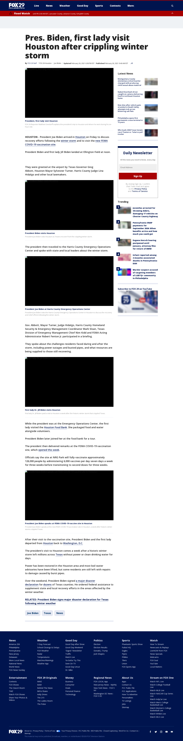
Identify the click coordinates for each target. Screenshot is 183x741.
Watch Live (70, 657)
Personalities (127, 697)
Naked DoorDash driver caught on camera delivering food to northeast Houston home (130, 95)
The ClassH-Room (17, 688)
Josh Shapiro (99, 654)
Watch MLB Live (157, 690)
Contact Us (127, 684)
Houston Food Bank (55, 427)
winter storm (68, 140)
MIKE (39, 681)
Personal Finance (72, 691)
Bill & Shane (42, 691)
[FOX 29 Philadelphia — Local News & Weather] (18, 6)
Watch (154, 640)
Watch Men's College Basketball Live (159, 703)
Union (124, 663)
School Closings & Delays (48, 647)
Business (69, 681)
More (131, 5)
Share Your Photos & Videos (18, 698)
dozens (47, 584)
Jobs (124, 704)
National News (15, 663)
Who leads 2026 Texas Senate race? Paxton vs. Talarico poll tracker (130, 132)
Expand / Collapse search (172, 6)
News (59, 613)
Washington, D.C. (73, 543)
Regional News (103, 677)
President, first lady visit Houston (41, 121)
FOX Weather (43, 650)
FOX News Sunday (17, 670)
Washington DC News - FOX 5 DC (104, 694)
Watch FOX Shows (17, 694)
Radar (39, 654)
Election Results (100, 647)
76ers (124, 660)
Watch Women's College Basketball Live (160, 709)
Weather (42, 640)
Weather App (42, 663)
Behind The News (45, 688)
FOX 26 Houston (45, 63)
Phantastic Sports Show (132, 644)
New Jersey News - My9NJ (105, 684)
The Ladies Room (45, 701)
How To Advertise (129, 694)
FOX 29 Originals (47, 677)
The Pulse (41, 704)
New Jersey (14, 654)
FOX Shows (14, 684)
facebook (150, 732)
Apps (124, 681)
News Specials (156, 654)
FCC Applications (129, 691)
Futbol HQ (126, 647)
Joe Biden (57, 63)
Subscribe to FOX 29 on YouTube (135, 288)
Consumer (69, 684)
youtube (166, 732)
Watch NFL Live (157, 681)
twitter (156, 732)
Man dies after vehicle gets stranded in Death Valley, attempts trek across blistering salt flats (129, 108)
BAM (39, 684)
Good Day (71, 640)
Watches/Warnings (45, 660)
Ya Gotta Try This (73, 660)
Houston (80, 137)
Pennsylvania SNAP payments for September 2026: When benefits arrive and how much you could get (145, 228)
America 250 (14, 644)
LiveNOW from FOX (158, 650)
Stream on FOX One (162, 677)
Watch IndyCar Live (158, 699)
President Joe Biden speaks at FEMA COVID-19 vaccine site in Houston (58, 523)
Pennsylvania (14, 650)
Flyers (124, 654)
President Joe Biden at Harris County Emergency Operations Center (57, 309)
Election (97, 644)
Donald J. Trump (101, 650)
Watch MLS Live (157, 717)
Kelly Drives (42, 694)
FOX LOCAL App (101, 681)
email (172, 732)
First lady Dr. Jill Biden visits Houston (42, 410)
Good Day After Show (74, 644)
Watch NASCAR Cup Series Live (161, 694)
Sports (126, 640)
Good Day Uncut (72, 666)
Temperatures (43, 657)
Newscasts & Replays (159, 647)
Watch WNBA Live (158, 713)
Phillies (125, 657)
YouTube (154, 663)
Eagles (125, 650)
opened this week (48, 449)
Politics (98, 640)
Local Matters (156, 666)
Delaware (13, 657)
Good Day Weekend (74, 647)
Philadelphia (14, 647)
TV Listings (126, 701)
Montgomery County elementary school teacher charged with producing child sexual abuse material (129, 82)
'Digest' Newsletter (73, 650)
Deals (67, 688)
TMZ (11, 691)
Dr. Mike (69, 670)
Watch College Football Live (160, 685)
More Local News (16, 660)
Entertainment (18, 677)
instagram (161, 732)
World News (14, 666)
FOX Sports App (129, 666)
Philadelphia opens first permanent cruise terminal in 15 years (130, 120)
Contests (13, 681)
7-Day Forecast (44, 644)
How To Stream (157, 644)
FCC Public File (128, 688)
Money (69, 677)
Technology (70, 694)
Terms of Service (139, 191)
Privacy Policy (141, 188)
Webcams (154, 657)
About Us (127, 677)
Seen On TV (70, 663)
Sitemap (125, 707)
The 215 (40, 697)
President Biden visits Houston (40, 233)
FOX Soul (154, 660)
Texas (59, 554)
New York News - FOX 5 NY (104, 689)
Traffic (68, 654)
